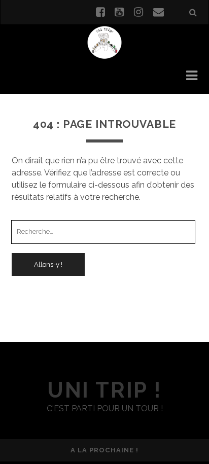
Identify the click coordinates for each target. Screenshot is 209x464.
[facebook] (100, 12)
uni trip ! (104, 390)
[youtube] (119, 12)
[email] (158, 12)
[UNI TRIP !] (104, 42)
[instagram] (138, 12)
